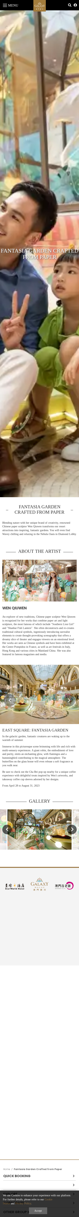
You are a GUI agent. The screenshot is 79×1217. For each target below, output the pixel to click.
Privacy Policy (23, 1203)
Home (6, 1169)
